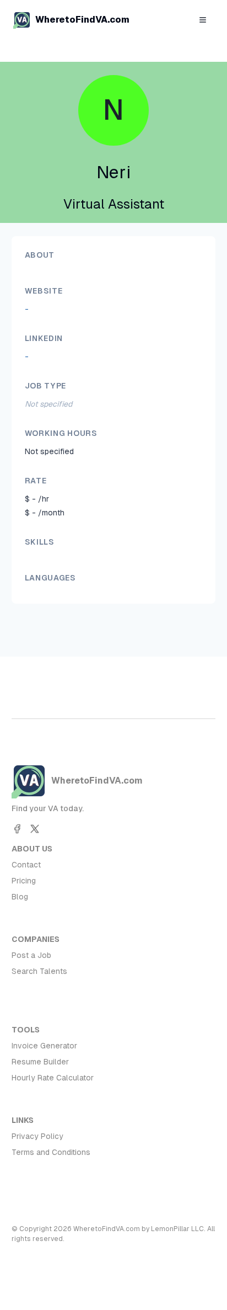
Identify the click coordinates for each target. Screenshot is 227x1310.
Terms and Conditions (51, 1152)
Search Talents (39, 971)
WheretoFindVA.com (82, 19)
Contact (26, 864)
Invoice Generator (44, 1045)
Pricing (24, 880)
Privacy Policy (37, 1136)
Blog (20, 896)
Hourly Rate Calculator (53, 1077)
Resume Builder (40, 1061)
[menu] (203, 20)
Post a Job (31, 955)
